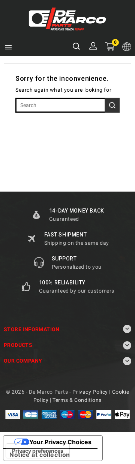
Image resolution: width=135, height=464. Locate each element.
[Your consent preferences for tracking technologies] (37, 451)
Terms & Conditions (77, 400)
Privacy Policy (90, 392)
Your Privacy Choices (60, 442)
